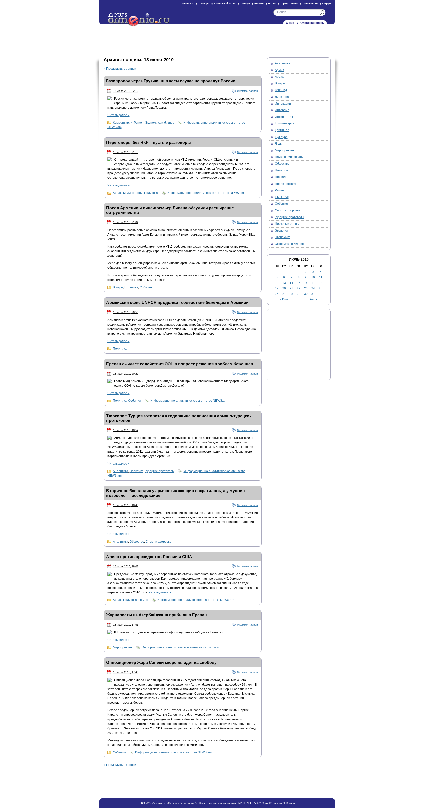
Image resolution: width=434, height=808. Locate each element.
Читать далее (118, 115)
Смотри (245, 3)
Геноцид (281, 90)
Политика (151, 193)
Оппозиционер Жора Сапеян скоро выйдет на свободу (161, 662)
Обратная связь (312, 23)
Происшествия (285, 184)
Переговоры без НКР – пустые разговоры (148, 142)
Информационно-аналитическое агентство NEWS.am (205, 193)
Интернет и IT (285, 117)
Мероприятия (123, 647)
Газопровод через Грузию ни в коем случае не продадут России (170, 81)
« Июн (284, 299)
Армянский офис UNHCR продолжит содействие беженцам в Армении (177, 302)
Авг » (313, 299)
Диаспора (282, 97)
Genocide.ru (310, 3)
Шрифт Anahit (289, 3)
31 (313, 294)
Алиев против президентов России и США (149, 557)
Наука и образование (290, 157)
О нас (290, 23)
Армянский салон (225, 3)
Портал (280, 177)
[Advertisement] (217, 39)
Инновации (283, 103)
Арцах (117, 193)
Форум (326, 3)
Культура (281, 137)
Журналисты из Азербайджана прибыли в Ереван (156, 615)
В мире (118, 287)
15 (298, 283)
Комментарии (122, 122)
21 (291, 288)
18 (320, 283)
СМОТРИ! (282, 197)
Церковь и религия (288, 224)
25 (320, 288)
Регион (139, 122)
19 (276, 288)
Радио (272, 3)
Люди (279, 143)
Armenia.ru (187, 3)
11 (320, 277)
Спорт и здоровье (158, 541)
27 (284, 294)
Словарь (204, 3)
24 (313, 288)
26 (276, 294)
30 (306, 294)
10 (313, 277)
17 (313, 283)
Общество (137, 541)
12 (276, 283)
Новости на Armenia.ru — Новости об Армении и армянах (139, 20)
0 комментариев (247, 90)
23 (306, 288)
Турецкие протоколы (159, 471)
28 (291, 294)
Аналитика (120, 471)
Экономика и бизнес (159, 122)
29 (298, 294)
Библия (259, 3)
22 (298, 288)
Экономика (282, 237)
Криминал (282, 130)
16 (306, 283)
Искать (322, 12)
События (146, 287)
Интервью (282, 110)
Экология (281, 230)
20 (284, 288)
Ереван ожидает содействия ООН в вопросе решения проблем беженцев (179, 364)
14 (291, 283)
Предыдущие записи (120, 68)
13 (284, 283)
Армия (279, 70)
